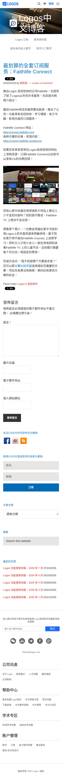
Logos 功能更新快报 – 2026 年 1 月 (23, 597)
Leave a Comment (42, 83)
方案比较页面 (23, 266)
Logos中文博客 (35, 23)
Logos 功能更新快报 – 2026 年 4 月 (23, 582)
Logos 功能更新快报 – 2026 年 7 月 (23, 568)
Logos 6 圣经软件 (28, 284)
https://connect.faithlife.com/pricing (22, 141)
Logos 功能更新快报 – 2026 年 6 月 (23, 575)
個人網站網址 (11, 398)
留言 (7, 322)
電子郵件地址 (11, 380)
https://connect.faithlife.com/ (18, 132)
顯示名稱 (9, 363)
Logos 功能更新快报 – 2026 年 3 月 (23, 590)
